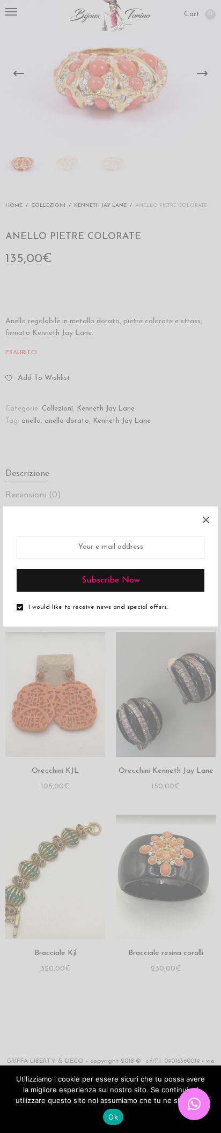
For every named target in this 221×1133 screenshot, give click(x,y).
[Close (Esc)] (206, 518)
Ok (113, 1117)
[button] (194, 1104)
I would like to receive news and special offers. (98, 607)
